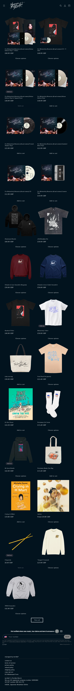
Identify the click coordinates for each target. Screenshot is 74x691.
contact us (8, 660)
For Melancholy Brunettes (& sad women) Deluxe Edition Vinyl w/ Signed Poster (19, 97)
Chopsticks (8, 560)
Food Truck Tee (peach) (44, 376)
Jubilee (39, 514)
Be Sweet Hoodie (10, 468)
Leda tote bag (9, 376)
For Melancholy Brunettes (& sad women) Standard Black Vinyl (52, 144)
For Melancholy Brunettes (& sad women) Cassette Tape (52, 192)
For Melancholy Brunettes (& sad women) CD (18, 191)
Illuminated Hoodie (10, 239)
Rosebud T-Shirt (9, 330)
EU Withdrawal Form (11, 674)
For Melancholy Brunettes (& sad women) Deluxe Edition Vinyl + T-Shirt (19, 49)
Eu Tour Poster (9, 422)
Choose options (20, 58)
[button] (4, 6)
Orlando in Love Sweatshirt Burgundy (16, 285)
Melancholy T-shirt (42, 330)
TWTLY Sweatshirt (10, 606)
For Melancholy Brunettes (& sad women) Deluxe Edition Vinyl (51, 97)
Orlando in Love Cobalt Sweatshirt (47, 285)
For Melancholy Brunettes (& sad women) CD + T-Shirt (51, 49)
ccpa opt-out (9, 672)
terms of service (10, 663)
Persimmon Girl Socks (43, 422)
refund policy (9, 667)
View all (37, 620)
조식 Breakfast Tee (42, 239)
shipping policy (10, 670)
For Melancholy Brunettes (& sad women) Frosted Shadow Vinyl (19, 144)
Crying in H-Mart (10, 514)
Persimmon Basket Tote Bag (45, 468)
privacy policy (9, 665)
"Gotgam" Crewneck (43, 560)
